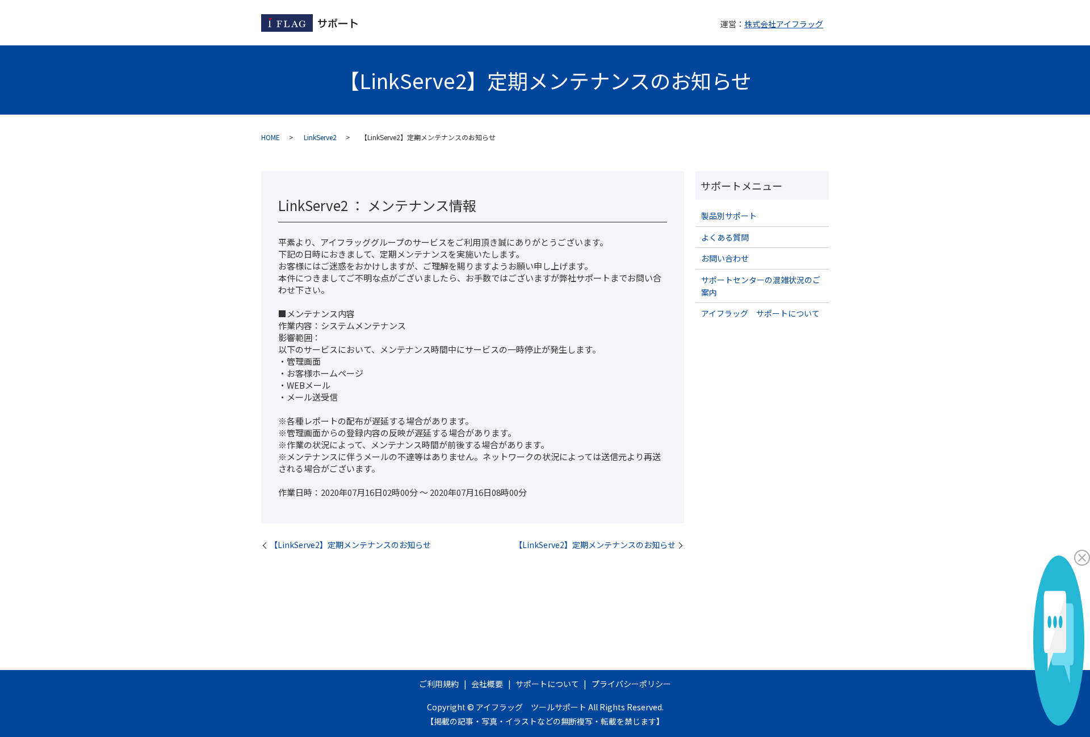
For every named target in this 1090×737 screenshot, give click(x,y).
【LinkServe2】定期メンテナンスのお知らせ (350, 545)
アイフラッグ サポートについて (760, 313)
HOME (270, 137)
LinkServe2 (320, 137)
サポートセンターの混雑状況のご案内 (760, 286)
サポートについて (547, 683)
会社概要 (487, 683)
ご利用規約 (439, 683)
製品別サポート (729, 215)
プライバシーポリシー (631, 683)
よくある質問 (725, 237)
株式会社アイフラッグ (783, 24)
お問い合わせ (725, 258)
